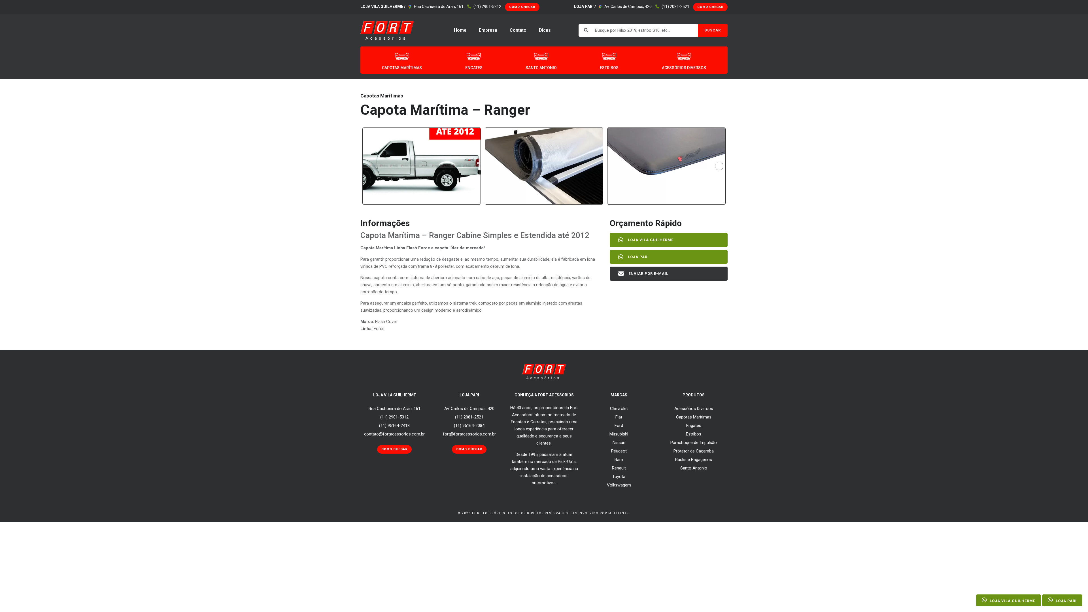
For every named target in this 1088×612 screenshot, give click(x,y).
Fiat (618, 417)
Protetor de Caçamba (693, 451)
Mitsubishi (618, 434)
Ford (619, 425)
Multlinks (618, 513)
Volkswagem (619, 485)
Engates (693, 425)
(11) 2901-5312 (487, 6)
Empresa (488, 30)
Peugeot (619, 451)
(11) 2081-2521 (675, 6)
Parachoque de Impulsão (693, 442)
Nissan (619, 442)
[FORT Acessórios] (387, 30)
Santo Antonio (693, 468)
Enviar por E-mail (648, 273)
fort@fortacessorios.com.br (469, 434)
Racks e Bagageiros (693, 459)
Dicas (545, 30)
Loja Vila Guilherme (650, 240)
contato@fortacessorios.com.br (394, 434)
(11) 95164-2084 (469, 425)
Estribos (693, 434)
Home (460, 30)
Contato (518, 30)
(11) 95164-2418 (394, 425)
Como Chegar (522, 7)
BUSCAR (712, 30)
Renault (619, 468)
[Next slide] (719, 166)
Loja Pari (638, 257)
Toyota (618, 476)
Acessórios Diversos (693, 408)
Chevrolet (619, 408)
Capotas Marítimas (693, 417)
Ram (619, 459)
